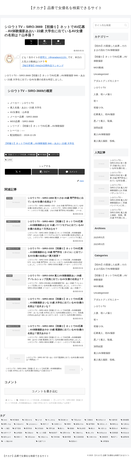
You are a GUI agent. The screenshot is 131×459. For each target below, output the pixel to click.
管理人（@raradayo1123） (54, 57)
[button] (44, 42)
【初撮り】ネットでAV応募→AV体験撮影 (21, 155)
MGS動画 (43, 155)
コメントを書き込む (45, 391)
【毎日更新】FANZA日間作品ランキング (43, 65)
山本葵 (9, 160)
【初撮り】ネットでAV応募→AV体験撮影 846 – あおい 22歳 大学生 (39, 143)
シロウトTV (55, 155)
